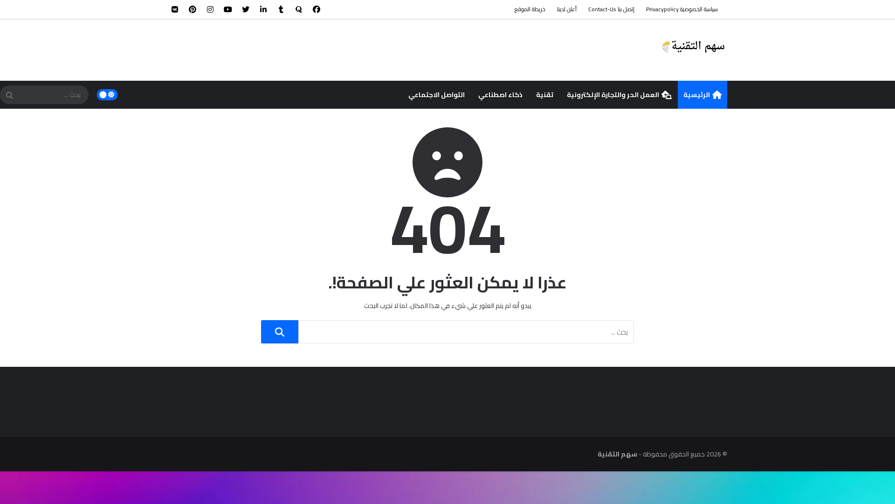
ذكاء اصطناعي (500, 95)
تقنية (544, 95)
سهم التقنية (617, 454)
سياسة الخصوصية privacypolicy (682, 9)
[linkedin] (263, 9)
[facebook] (317, 9)
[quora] (299, 9)
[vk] (175, 9)
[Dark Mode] (107, 94)
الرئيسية (696, 95)
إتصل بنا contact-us (611, 9)
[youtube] (228, 9)
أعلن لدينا (567, 9)
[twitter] (246, 9)
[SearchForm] (9, 95)
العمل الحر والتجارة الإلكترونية (613, 95)
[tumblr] (281, 9)
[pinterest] (193, 9)
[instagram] (210, 9)
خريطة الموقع (530, 9)
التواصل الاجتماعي (436, 95)
